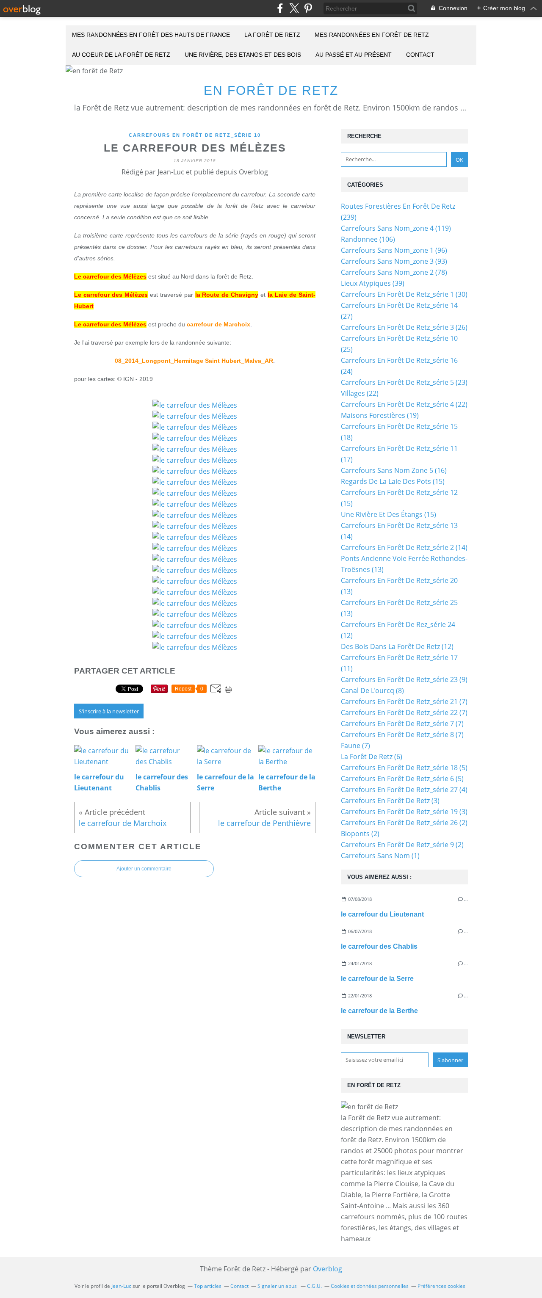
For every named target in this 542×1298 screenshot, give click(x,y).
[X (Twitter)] (294, 8)
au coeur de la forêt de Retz (121, 54)
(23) (404, 382)
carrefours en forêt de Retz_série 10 (195, 135)
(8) (372, 690)
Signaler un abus (277, 1286)
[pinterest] (308, 8)
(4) (404, 789)
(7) (404, 701)
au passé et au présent (353, 54)
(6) (371, 756)
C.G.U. (314, 1286)
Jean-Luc (121, 1286)
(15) (393, 481)
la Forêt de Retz (272, 34)
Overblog (327, 1268)
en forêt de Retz (271, 90)
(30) (404, 294)
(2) (404, 822)
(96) (394, 250)
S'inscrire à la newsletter (109, 711)
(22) (360, 393)
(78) (394, 272)
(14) (404, 547)
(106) (368, 239)
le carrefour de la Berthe (379, 1010)
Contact (420, 54)
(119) (396, 228)
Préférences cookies (441, 1286)
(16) (394, 470)
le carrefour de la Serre (377, 978)
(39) (372, 283)
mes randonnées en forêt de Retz (372, 34)
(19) (380, 415)
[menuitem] (151, 35)
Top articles (207, 1286)
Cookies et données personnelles (370, 1286)
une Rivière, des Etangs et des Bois (243, 54)
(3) (390, 800)
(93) (394, 261)
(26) (404, 327)
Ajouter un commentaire (143, 869)
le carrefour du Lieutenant (382, 914)
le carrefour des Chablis (379, 946)
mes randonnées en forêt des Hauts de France (151, 34)
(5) (404, 767)
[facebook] (280, 8)
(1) (380, 855)
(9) (404, 679)
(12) (397, 646)
